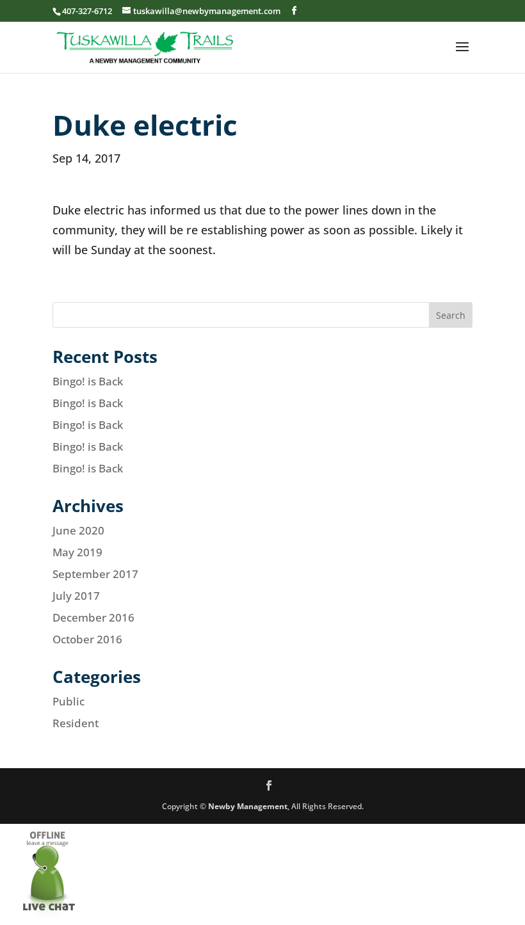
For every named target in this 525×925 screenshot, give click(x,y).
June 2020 (78, 530)
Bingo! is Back (87, 381)
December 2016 (93, 617)
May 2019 (77, 552)
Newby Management (247, 806)
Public (68, 701)
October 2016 (87, 639)
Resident (75, 723)
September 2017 (95, 574)
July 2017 (76, 595)
